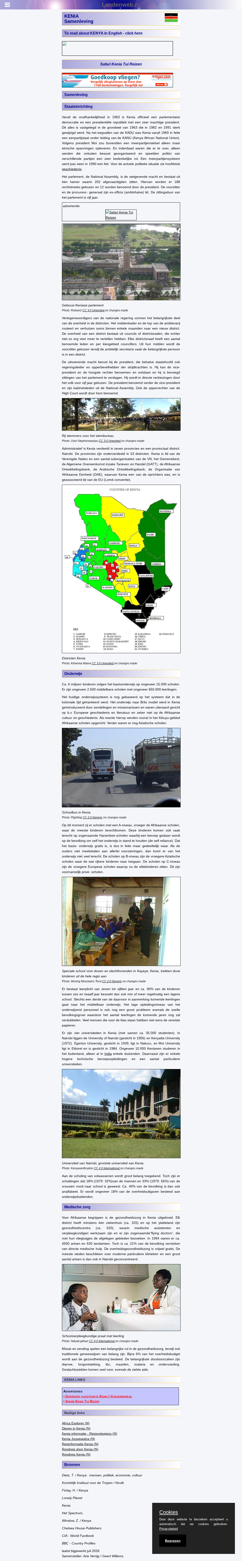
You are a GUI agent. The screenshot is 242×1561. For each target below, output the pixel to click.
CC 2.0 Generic (93, 817)
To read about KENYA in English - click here (103, 33)
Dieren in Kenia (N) (76, 1428)
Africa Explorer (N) (76, 1423)
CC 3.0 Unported (93, 310)
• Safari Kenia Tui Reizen (81, 1401)
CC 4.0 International (107, 1168)
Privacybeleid (168, 1529)
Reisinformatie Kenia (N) (80, 1444)
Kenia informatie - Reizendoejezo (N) (89, 1433)
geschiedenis (72, 169)
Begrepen (173, 1541)
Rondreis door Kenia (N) (80, 1449)
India (108, 1054)
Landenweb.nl (121, 4)
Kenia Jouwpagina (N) (78, 1439)
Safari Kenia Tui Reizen (121, 64)
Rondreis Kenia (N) (76, 1454)
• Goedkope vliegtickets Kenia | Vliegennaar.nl (97, 1396)
